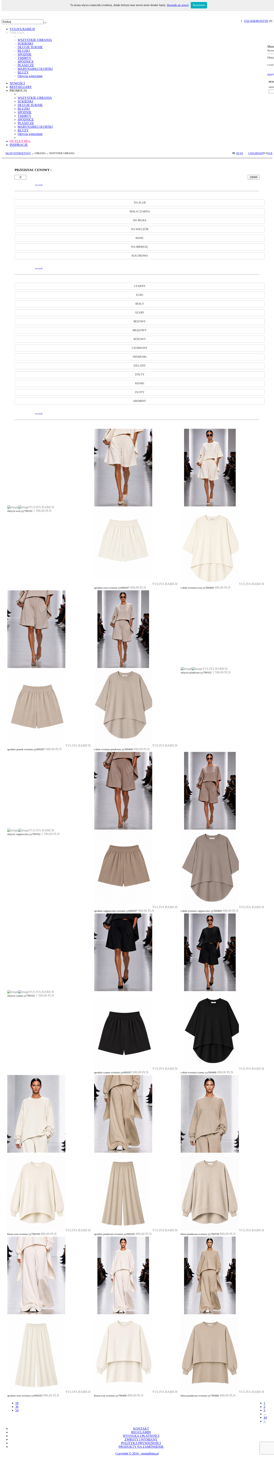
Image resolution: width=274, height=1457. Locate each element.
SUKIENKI (25, 43)
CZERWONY (139, 347)
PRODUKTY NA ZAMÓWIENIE (141, 1446)
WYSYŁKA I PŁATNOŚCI (141, 1436)
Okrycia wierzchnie (30, 76)
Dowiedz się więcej (178, 5)
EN (241, 153)
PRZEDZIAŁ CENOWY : (33, 170)
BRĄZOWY (140, 330)
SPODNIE (24, 54)
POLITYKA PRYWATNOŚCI (141, 1443)
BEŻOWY (140, 321)
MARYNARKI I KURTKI (35, 69)
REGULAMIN (141, 1432)
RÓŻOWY (140, 339)
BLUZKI (24, 50)
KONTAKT (141, 1428)
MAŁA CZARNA (140, 211)
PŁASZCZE (26, 65)
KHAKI (139, 383)
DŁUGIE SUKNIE (30, 47)
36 (16, 1406)
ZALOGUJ (250, 21)
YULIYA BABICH (22, 29)
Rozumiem (199, 5)
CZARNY (139, 286)
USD (250, 153)
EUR (270, 153)
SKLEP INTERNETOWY (18, 153)
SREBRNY (139, 401)
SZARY (139, 312)
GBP (255, 153)
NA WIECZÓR (139, 229)
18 (16, 1403)
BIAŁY (139, 303)
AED (260, 153)
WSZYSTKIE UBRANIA (35, 40)
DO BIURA (139, 220)
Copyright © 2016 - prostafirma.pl (137, 1453)
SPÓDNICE (26, 61)
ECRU (139, 294)
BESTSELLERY (21, 87)
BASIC (140, 238)
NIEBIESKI (140, 356)
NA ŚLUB (140, 202)
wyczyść (39, 185)
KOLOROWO (140, 255)
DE (237, 153)
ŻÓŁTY (139, 374)
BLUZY (23, 72)
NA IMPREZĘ (139, 246)
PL (233, 153)
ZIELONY (139, 365)
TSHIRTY (24, 58)
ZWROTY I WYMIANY (141, 1439)
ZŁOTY (139, 392)
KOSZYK (262, 21)
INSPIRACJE (19, 145)
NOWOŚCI (17, 83)
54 (16, 1410)
